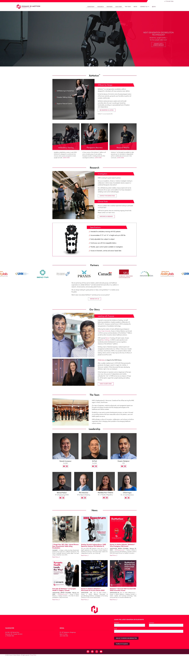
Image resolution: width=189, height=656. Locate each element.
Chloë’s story (101, 360)
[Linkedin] (67, 466)
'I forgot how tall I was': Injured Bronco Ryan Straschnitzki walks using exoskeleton (65, 546)
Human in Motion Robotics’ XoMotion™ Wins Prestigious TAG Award (122, 545)
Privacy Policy (33, 655)
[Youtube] (101, 651)
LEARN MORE (66, 157)
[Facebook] (92, 651)
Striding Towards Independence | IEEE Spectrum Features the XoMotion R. (93, 545)
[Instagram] (96, 651)
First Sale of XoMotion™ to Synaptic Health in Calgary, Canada (64, 589)
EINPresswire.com (119, 550)
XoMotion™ (91, 6)
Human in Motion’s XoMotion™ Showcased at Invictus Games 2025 (92, 589)
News (135, 6)
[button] (158, 44)
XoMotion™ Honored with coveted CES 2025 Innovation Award (123, 589)
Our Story (118, 6)
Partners (110, 6)
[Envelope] (64, 466)
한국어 (154, 6)
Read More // (56, 557)
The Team (128, 6)
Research (101, 6)
